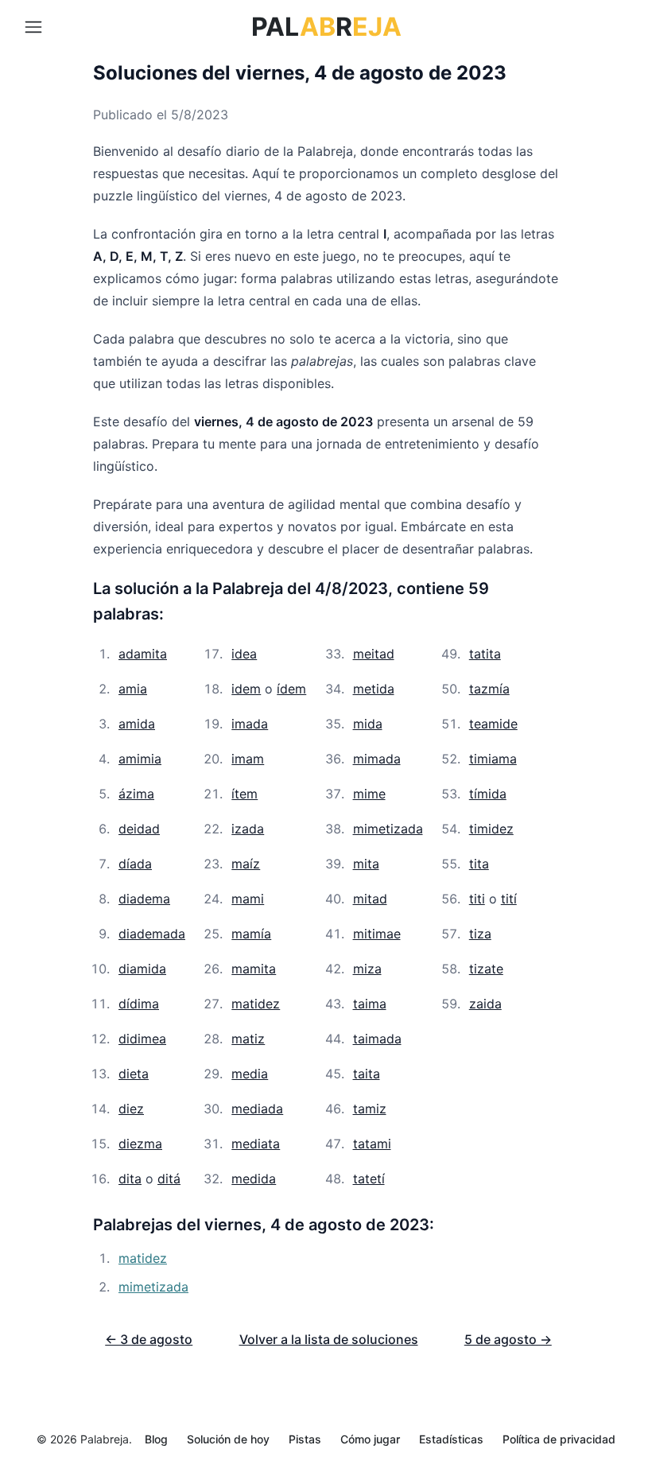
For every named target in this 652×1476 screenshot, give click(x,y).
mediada (257, 1109)
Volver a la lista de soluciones (328, 1339)
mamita (253, 969)
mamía (251, 934)
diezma (140, 1144)
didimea (142, 1039)
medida (253, 1179)
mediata (255, 1144)
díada (135, 864)
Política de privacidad (559, 1439)
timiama (493, 759)
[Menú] (33, 27)
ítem (244, 794)
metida (373, 689)
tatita (485, 654)
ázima (136, 794)
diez (131, 1109)
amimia (139, 759)
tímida (487, 794)
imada (249, 724)
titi (477, 899)
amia (132, 689)
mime (369, 794)
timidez (491, 829)
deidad (139, 829)
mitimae (377, 934)
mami (247, 899)
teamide (493, 724)
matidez (255, 1004)
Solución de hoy (228, 1439)
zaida (485, 1004)
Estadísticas (451, 1439)
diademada (151, 934)
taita (366, 1074)
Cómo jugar (370, 1439)
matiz (248, 1039)
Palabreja (104, 1439)
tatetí (369, 1179)
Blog (156, 1439)
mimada (377, 759)
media (249, 1074)
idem (246, 689)
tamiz (369, 1109)
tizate (486, 969)
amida (136, 724)
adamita (142, 654)
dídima (138, 1004)
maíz (245, 864)
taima (369, 1004)
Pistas (305, 1439)
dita (130, 1179)
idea (244, 654)
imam (247, 759)
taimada (377, 1039)
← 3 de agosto (148, 1339)
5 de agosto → (508, 1339)
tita (479, 864)
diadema (144, 899)
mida (367, 724)
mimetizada (388, 829)
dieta (133, 1074)
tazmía (489, 689)
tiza (480, 934)
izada (247, 829)
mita (366, 864)
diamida (142, 969)
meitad (373, 654)
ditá (168, 1179)
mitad (370, 899)
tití (509, 899)
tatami (372, 1144)
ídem (291, 689)
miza (367, 969)
